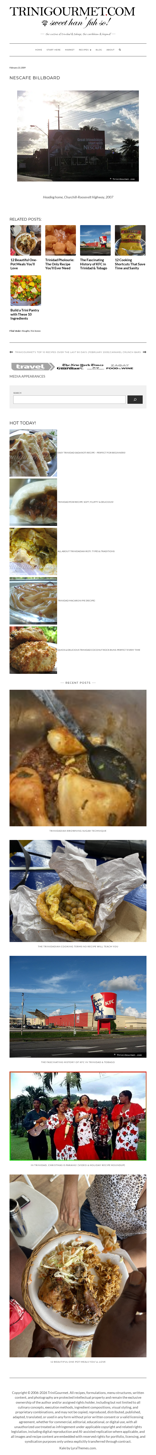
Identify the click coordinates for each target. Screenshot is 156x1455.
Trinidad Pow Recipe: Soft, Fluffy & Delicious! (86, 501)
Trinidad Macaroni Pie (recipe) (76, 600)
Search (17, 393)
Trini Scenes (35, 331)
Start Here (54, 50)
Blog (99, 50)
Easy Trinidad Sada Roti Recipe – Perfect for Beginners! (92, 452)
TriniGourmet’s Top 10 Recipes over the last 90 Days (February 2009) (62, 352)
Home (38, 50)
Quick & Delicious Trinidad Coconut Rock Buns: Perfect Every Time (99, 649)
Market (70, 50)
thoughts (26, 331)
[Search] (135, 399)
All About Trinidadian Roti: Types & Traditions (86, 551)
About (111, 50)
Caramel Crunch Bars (125, 352)
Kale (62, 1448)
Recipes (84, 50)
